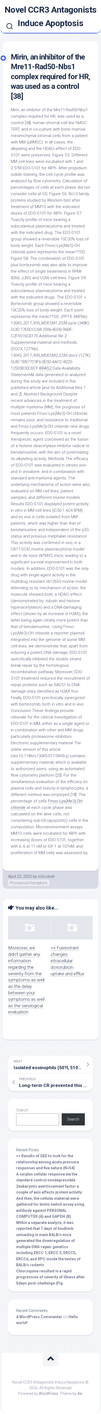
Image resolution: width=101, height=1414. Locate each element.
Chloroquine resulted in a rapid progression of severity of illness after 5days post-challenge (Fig (50, 1277)
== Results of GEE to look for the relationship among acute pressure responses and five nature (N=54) (47, 1162)
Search (22, 1110)
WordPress (48, 1393)
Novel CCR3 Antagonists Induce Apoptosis (51, 16)
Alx (79, 1393)
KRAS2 (45, 368)
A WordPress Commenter (39, 1317)
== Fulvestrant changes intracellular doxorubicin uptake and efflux (67, 960)
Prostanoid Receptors (28, 883)
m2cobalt (46, 876)
